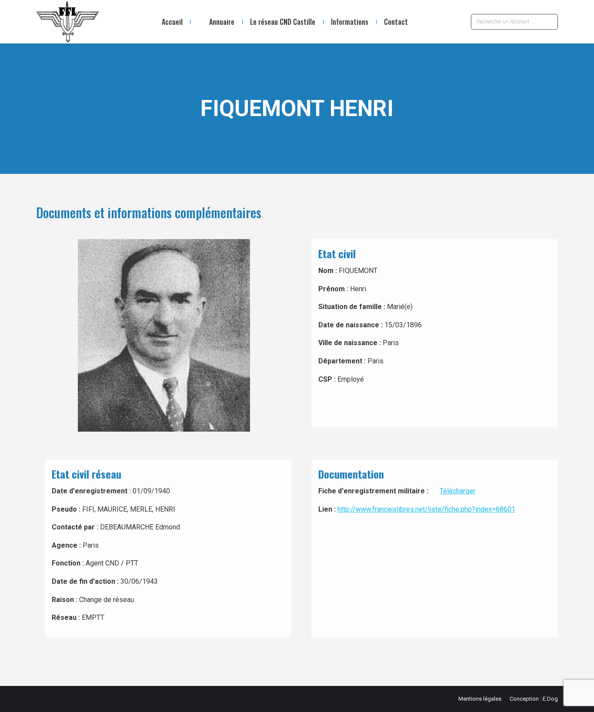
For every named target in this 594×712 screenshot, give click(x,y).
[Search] (549, 22)
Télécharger (457, 491)
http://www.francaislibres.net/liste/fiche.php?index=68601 (426, 509)
